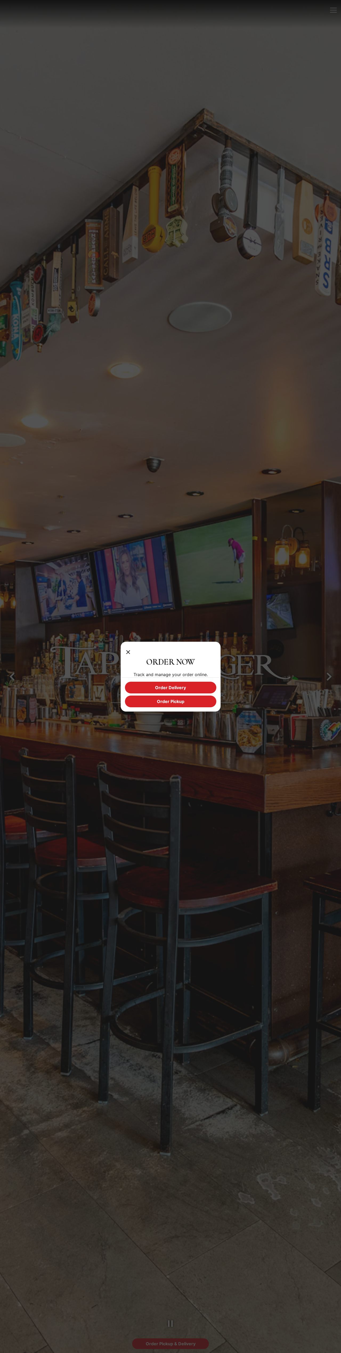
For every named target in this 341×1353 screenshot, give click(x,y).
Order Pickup (170, 701)
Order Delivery (170, 687)
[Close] (128, 651)
